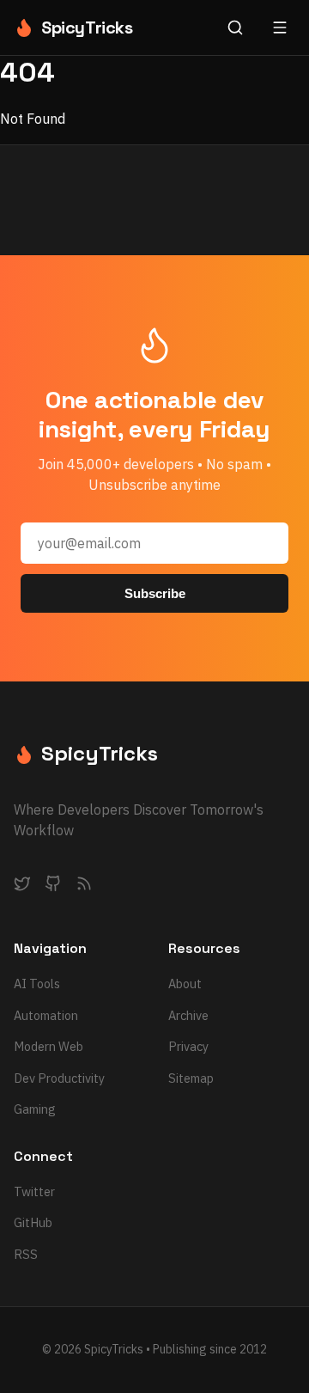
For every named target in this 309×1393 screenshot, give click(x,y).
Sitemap (191, 1078)
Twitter (34, 1191)
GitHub (33, 1222)
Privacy (188, 1046)
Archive (188, 1015)
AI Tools (37, 983)
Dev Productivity (59, 1078)
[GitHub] (53, 887)
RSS (26, 1254)
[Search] (235, 27)
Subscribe (154, 593)
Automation (46, 1015)
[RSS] (84, 887)
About (185, 983)
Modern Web (48, 1046)
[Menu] (279, 27)
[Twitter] (22, 887)
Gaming (35, 1109)
